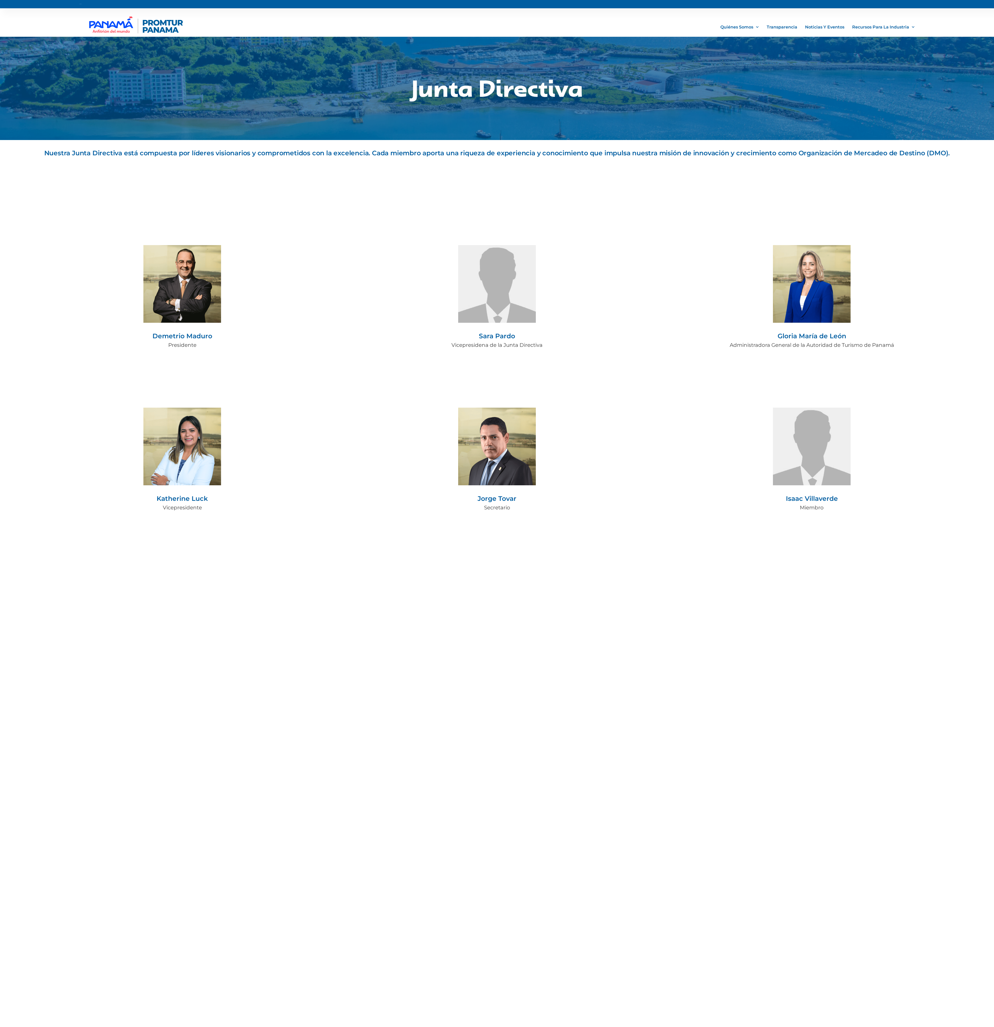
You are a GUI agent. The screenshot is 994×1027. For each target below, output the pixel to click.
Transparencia (782, 27)
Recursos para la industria (880, 27)
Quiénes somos (736, 27)
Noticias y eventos (824, 27)
